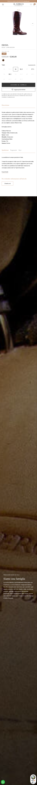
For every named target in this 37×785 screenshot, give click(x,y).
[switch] (33, 782)
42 (15, 79)
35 (4, 69)
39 (15, 74)
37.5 (32, 69)
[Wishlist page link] (31, 4)
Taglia (3, 65)
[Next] (32, 23)
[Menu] (3, 4)
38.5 (10, 74)
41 (4, 79)
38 (4, 74)
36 (15, 69)
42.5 (21, 79)
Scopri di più (5, 172)
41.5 (10, 79)
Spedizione (5, 150)
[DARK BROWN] (3, 60)
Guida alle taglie (31, 65)
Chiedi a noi (7, 183)
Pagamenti (13, 150)
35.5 (10, 69)
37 (27, 69)
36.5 (21, 69)
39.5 (21, 74)
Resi (20, 150)
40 (27, 74)
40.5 (32, 74)
